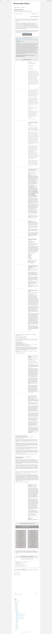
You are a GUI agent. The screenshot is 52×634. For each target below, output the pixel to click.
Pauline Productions (33, 533)
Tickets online (30, 519)
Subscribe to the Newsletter (17, 7)
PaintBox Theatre (33, 532)
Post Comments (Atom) (19, 594)
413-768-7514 (31, 403)
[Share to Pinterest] (24, 569)
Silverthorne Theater (33, 539)
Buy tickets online (30, 286)
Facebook (29, 518)
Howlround (19, 38)
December (17, 611)
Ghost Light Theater (20, 540)
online (28, 454)
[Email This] (21, 569)
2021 (16, 606)
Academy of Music (34, 211)
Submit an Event (23, 7)
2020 (16, 607)
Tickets (29, 86)
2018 (16, 609)
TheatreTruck (33, 544)
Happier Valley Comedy (21, 543)
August (17, 621)
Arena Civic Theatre (20, 532)
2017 (16, 610)
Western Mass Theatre (21, 3)
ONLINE (27, 481)
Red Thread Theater (33, 536)
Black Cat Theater (20, 533)
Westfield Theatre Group (33, 545)
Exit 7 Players (21, 539)
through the (30, 211)
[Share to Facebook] (23, 569)
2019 (16, 608)
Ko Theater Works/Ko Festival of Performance (21, 545)
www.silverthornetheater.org (33, 404)
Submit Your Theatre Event (27, 34)
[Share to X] (23, 569)
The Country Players (20, 536)
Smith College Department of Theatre (33, 541)
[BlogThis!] (22, 569)
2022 (16, 605)
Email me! (31, 527)
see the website (29, 552)
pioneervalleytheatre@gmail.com (25, 32)
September (17, 620)
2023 (16, 604)
